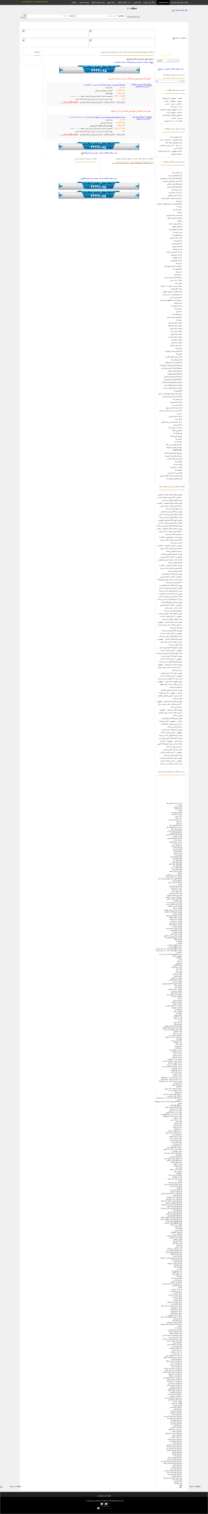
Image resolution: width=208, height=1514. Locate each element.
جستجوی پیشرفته (133, 16)
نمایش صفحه (120, 102)
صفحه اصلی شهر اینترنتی (179, 2)
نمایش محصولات (109, 102)
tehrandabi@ (166, 55)
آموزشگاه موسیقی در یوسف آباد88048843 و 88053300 (104, 85)
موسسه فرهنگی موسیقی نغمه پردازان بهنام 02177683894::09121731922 (97, 117)
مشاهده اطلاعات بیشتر (70, 102)
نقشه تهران (137, 2)
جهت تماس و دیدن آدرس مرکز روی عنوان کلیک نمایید (93, 99)
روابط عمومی (111, 2)
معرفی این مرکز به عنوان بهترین (91, 102)
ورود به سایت (84, 2)
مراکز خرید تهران (149, 2)
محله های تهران (163, 2)
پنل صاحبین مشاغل (98, 2)
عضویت (74, 2)
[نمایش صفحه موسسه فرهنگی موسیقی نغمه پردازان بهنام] (141, 119)
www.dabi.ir (96, 1501)
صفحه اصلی (183, 24)
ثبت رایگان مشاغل (124, 2)
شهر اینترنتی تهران (104, 1496)
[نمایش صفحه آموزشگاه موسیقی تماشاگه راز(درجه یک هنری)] (141, 87)
